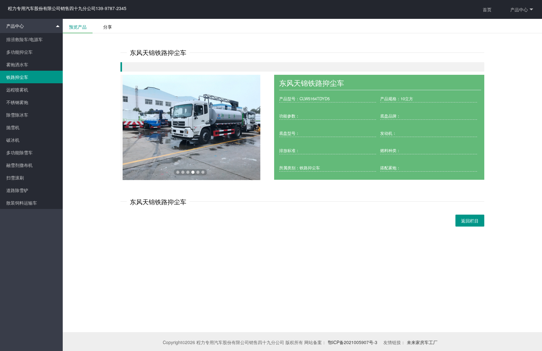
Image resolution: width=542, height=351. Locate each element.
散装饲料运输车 (21, 203)
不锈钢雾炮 (17, 102)
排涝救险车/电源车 (24, 39)
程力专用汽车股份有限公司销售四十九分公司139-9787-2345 (67, 8)
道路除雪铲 (17, 190)
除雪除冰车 (17, 115)
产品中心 (519, 9)
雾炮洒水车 (17, 64)
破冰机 (12, 140)
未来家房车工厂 (422, 342)
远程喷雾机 (17, 89)
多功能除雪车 (19, 152)
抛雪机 (12, 127)
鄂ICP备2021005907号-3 (352, 342)
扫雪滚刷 (15, 177)
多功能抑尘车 (19, 52)
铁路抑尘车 (17, 77)
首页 (487, 9)
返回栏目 (470, 220)
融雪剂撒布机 (19, 165)
